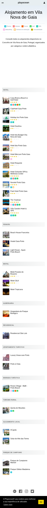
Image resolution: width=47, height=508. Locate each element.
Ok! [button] (41, 502)
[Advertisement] (23, 68)
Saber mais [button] (7, 504)
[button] (2, 2)
